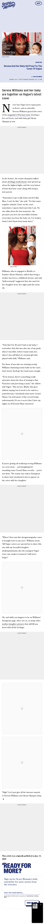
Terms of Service (30, 896)
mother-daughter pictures (13, 624)
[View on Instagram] (22, 433)
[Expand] (34, 904)
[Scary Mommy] (8, 5)
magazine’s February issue (19, 115)
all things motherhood (17, 182)
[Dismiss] (40, 904)
